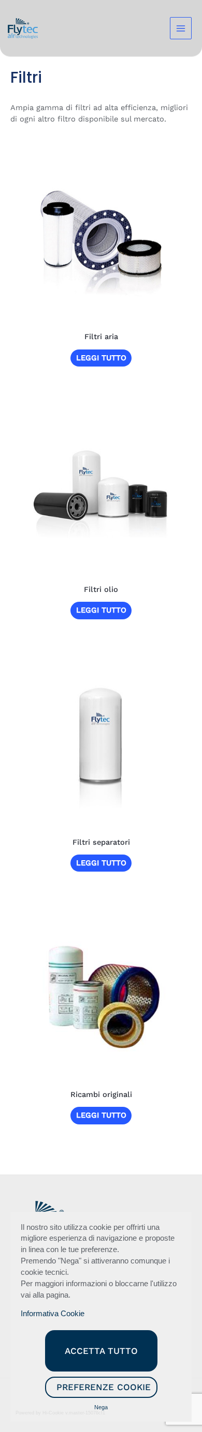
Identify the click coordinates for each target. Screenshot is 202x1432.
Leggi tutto (101, 357)
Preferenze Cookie (103, 1387)
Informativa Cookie (52, 1313)
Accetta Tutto (101, 1351)
